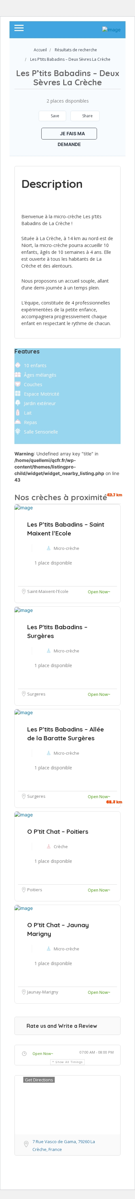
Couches (33, 384)
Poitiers (34, 890)
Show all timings (69, 1062)
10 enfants (35, 365)
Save (54, 116)
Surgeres (36, 796)
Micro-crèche (66, 753)
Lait (28, 413)
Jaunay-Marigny (42, 992)
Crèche (61, 846)
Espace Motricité (41, 394)
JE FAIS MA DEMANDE (71, 135)
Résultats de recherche (76, 50)
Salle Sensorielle (41, 432)
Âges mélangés (40, 375)
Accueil (40, 50)
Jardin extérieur (40, 403)
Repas (30, 422)
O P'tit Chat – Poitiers (57, 831)
